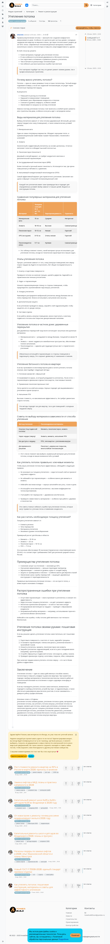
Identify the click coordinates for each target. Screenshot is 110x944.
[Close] (76, 735)
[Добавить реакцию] (59, 720)
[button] (3, 941)
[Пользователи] (3, 22)
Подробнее (63, 939)
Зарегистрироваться (18, 756)
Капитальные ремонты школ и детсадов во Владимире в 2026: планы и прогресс (36, 834)
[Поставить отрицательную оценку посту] (71, 720)
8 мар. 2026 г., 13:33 (20, 877)
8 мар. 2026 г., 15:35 (54, 861)
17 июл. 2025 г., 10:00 (38, 892)
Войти (31, 756)
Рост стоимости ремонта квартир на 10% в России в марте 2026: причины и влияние (36, 768)
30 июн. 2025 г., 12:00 (38, 35)
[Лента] (3, 2)
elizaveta (20, 35)
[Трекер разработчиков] (26, 5)
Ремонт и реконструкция (17, 21)
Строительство (71, 919)
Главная (69, 913)
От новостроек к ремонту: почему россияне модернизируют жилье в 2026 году (36, 817)
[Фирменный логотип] (16, 5)
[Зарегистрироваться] (107, 6)
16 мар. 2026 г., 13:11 (20, 792)
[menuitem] (107, 2)
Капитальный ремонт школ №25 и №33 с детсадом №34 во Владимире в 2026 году (35, 801)
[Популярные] (3, 18)
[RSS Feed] (60, 21)
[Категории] (3, 6)
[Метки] (3, 14)
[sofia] (10, 768)
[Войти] (107, 2)
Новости (69, 916)
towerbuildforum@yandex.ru (95, 915)
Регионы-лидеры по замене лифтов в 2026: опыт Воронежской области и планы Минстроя (33, 854)
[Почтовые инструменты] (75, 720)
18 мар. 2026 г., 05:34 (21, 774)
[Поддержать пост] (63, 720)
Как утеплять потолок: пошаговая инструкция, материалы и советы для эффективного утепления (33, 887)
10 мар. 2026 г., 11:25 (55, 808)
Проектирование (72, 922)
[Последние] (3, 10)
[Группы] (3, 26)
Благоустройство (72, 925)
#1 (76, 35)
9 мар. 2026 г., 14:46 (21, 844)
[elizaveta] (10, 885)
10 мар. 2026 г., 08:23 (21, 826)
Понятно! (75, 935)
